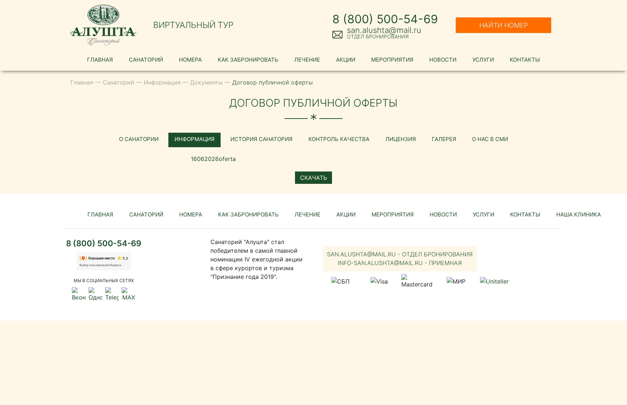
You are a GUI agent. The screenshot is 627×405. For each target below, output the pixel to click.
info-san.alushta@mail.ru (400, 262)
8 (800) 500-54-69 (385, 19)
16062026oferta (213, 158)
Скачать (313, 177)
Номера (190, 59)
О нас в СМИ (490, 139)
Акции (345, 59)
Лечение (307, 59)
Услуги (483, 59)
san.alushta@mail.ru (384, 30)
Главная (100, 59)
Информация (162, 82)
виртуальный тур (193, 25)
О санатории (139, 139)
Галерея (444, 139)
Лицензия (400, 139)
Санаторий (146, 59)
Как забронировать (248, 59)
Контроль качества (338, 139)
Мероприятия (392, 59)
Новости (442, 59)
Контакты (525, 59)
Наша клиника (578, 214)
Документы (206, 82)
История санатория (261, 139)
